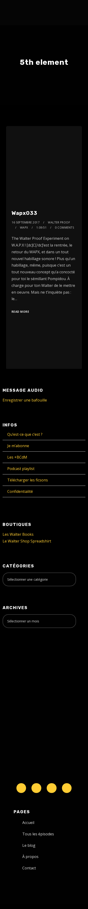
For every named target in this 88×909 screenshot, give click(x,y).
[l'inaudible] (15, 12)
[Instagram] (52, 788)
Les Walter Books (18, 534)
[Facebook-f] (36, 788)
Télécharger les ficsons (27, 480)
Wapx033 (24, 213)
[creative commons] (17, 649)
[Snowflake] (21, 788)
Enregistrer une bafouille (25, 400)
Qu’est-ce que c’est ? (24, 434)
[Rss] (67, 788)
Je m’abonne (18, 445)
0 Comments (64, 228)
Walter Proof (59, 222)
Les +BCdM (17, 457)
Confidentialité (20, 491)
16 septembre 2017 (26, 222)
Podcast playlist (20, 468)
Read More (20, 312)
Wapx (24, 228)
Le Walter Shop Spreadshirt (27, 541)
